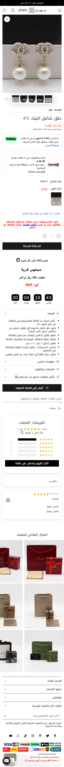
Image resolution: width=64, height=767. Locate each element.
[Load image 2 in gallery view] (40, 99)
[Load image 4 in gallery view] (23, 99)
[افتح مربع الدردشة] (7, 761)
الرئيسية (58, 110)
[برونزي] (56, 199)
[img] (41, 494)
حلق (51, 110)
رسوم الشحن (57, 129)
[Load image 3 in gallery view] (32, 99)
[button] (13, 10)
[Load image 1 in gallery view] (48, 99)
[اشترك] (4, 716)
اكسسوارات (42, 347)
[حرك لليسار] (59, 3)
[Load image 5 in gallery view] (15, 99)
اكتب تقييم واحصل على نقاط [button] (32, 463)
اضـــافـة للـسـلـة (32, 246)
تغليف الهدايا (30, 225)
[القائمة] (59, 10)
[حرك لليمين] (5, 3)
